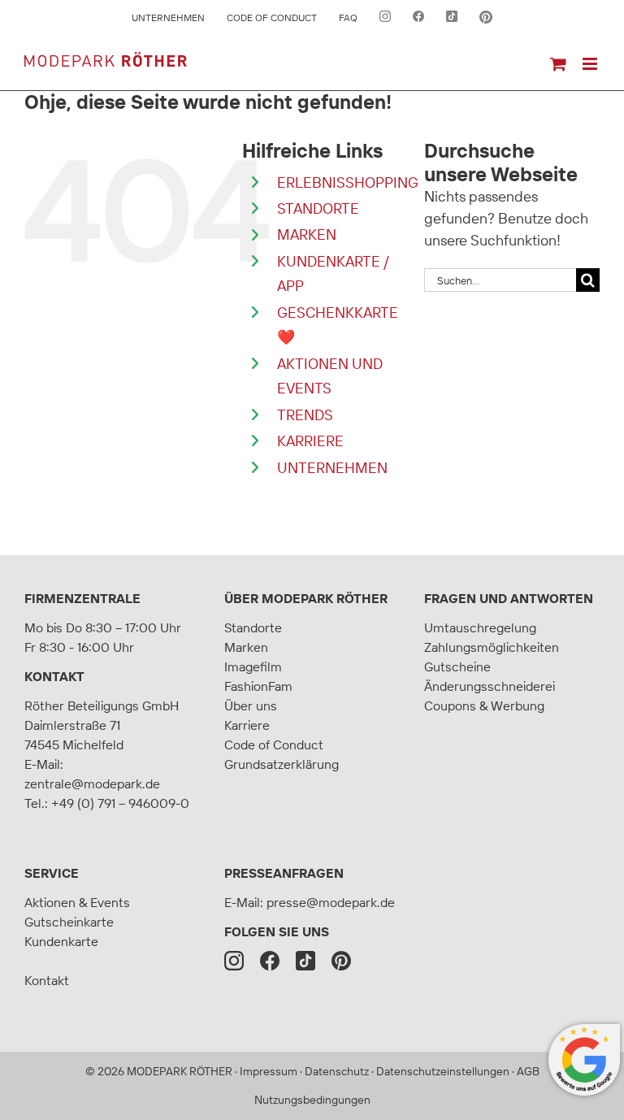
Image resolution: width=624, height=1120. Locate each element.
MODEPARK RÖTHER (179, 1071)
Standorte (253, 627)
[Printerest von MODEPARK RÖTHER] (486, 18)
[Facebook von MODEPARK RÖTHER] (418, 18)
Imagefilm (253, 666)
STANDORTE (318, 208)
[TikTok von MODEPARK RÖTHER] (452, 18)
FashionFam (258, 686)
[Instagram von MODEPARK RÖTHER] (385, 18)
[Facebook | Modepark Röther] (270, 961)
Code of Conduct (273, 744)
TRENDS (305, 415)
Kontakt (54, 676)
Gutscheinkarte (69, 922)
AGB (528, 1071)
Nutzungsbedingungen (312, 1099)
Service (51, 873)
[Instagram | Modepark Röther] (234, 961)
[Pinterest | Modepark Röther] (341, 961)
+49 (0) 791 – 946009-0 (120, 803)
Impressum (268, 1071)
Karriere (247, 725)
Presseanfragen (284, 873)
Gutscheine (457, 666)
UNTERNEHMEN (332, 467)
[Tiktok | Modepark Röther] (305, 961)
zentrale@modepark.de (92, 783)
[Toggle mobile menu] (591, 63)
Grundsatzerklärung (281, 764)
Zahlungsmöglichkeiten (491, 647)
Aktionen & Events (77, 902)
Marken (246, 647)
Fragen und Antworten (508, 598)
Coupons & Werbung (484, 705)
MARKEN (306, 234)
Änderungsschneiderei (489, 686)
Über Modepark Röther (306, 598)
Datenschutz (337, 1071)
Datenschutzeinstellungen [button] (442, 1071)
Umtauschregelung (480, 627)
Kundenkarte (61, 941)
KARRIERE (310, 441)
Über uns (250, 705)
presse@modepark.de (330, 902)
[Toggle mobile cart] (558, 63)
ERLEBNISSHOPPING (347, 182)
